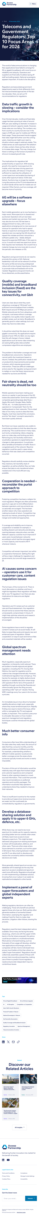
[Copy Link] (18, 1042)
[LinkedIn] (3, 1042)
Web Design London (21, 1212)
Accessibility (24, 1179)
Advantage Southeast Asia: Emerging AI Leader (28, 1088)
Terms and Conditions (8, 1173)
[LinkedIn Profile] (3, 1160)
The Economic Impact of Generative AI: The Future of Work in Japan (10, 1112)
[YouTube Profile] (8, 1160)
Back (5, 21)
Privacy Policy (6, 1176)
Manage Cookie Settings (27, 1176)
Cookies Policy (6, 1179)
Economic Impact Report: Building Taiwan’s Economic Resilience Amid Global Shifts (10, 1088)
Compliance (23, 1173)
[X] (8, 1042)
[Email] (13, 1042)
